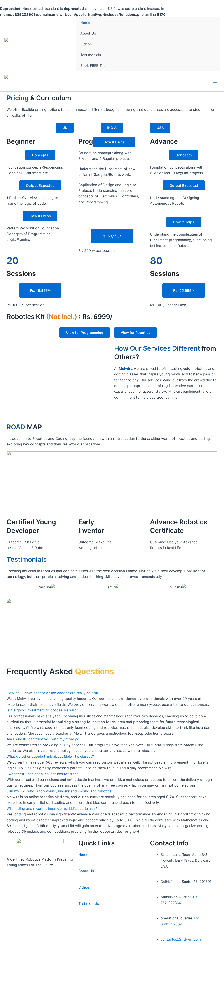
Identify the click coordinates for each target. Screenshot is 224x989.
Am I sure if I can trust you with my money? (43, 739)
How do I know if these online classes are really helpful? (53, 693)
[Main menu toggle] (215, 81)
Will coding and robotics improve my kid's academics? (52, 808)
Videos (86, 44)
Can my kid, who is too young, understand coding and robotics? (60, 791)
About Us (88, 33)
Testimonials (90, 55)
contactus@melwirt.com (181, 939)
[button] (9, 587)
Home (85, 22)
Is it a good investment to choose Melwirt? (42, 710)
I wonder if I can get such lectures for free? (42, 774)
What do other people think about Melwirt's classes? (50, 756)
